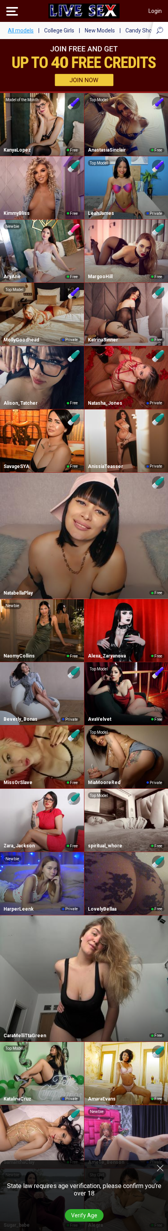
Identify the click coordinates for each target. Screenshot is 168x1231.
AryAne (12, 276)
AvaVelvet (99, 719)
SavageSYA (16, 466)
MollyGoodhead (21, 340)
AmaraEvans (102, 1099)
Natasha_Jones (105, 403)
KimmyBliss (17, 213)
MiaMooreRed (104, 782)
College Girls (59, 30)
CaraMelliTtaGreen (25, 1035)
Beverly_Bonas (21, 719)
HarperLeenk (19, 909)
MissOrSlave (18, 782)
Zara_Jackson (19, 846)
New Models (100, 30)
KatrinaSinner (103, 340)
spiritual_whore (105, 846)
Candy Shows (142, 30)
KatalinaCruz (17, 1099)
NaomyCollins (19, 656)
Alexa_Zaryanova (107, 656)
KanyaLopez (17, 150)
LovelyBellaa (102, 909)
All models (21, 30)
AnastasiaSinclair (107, 150)
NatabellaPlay (18, 593)
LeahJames (101, 213)
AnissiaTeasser (105, 466)
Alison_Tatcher (21, 403)
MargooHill (100, 276)
